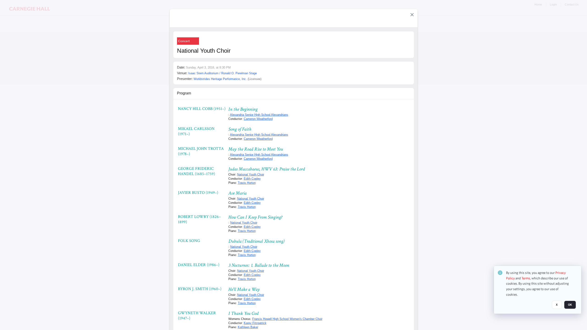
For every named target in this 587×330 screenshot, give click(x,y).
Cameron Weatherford (258, 119)
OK (570, 305)
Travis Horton (247, 182)
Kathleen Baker (248, 327)
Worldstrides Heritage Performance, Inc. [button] (220, 79)
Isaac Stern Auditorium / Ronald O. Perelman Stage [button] (222, 73)
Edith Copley (252, 178)
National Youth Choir (250, 174)
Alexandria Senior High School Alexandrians (259, 114)
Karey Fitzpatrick (255, 323)
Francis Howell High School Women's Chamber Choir (287, 319)
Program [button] (184, 93)
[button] (412, 14)
